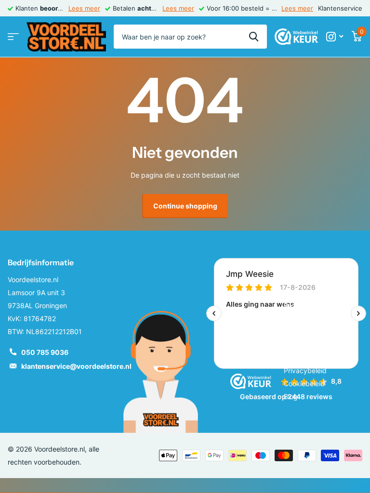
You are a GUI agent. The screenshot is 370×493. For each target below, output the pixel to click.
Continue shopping (185, 206)
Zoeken (253, 37)
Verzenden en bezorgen (321, 318)
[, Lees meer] (335, 37)
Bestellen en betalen (315, 305)
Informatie (303, 262)
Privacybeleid (305, 370)
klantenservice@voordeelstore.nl (76, 366)
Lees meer (84, 8)
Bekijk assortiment (13, 37)
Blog (291, 396)
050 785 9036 (44, 352)
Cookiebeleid (304, 383)
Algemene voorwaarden (321, 292)
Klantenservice (340, 8)
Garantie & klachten (314, 331)
